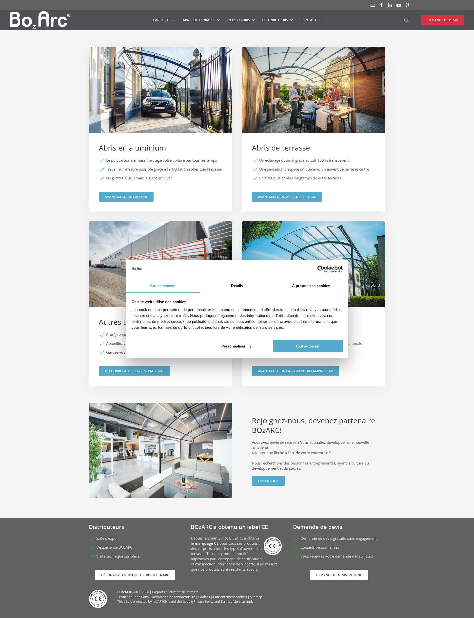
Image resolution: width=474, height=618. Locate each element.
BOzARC (123, 592)
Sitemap (256, 597)
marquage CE (206, 543)
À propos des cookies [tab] (311, 285)
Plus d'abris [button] (239, 20)
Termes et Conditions (133, 597)
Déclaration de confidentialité (173, 597)
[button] (406, 20)
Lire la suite (268, 481)
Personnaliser (233, 346)
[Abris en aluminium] (160, 129)
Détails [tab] (237, 285)
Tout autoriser (308, 346)
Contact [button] (308, 20)
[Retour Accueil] (40, 20)
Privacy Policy (204, 601)
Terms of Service (233, 601)
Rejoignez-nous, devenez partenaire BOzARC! (313, 425)
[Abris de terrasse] (313, 129)
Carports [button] (162, 20)
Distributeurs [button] (275, 20)
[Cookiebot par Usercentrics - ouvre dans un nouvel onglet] (321, 269)
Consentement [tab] (163, 285)
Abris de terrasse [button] (199, 20)
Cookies (204, 597)
